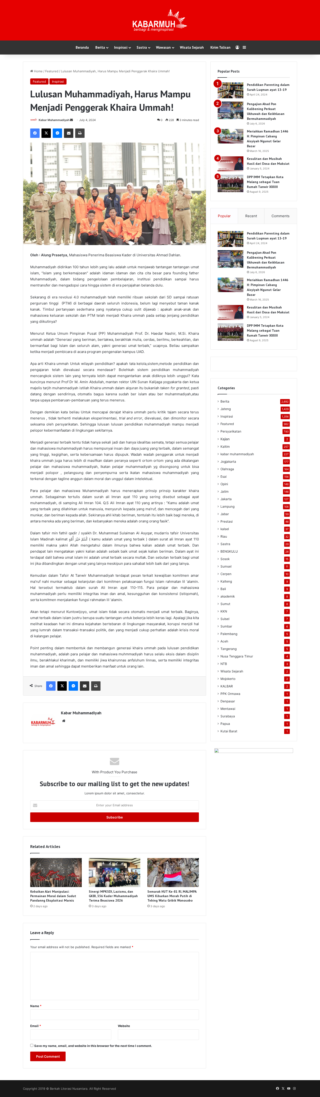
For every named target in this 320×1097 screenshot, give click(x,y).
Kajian (225, 439)
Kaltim (225, 446)
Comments (281, 216)
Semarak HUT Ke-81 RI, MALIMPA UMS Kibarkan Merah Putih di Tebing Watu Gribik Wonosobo (171, 896)
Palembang (228, 634)
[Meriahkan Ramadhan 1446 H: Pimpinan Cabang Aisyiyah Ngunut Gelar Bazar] (230, 136)
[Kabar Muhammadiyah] (160, 20)
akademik (227, 596)
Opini (224, 484)
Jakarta (226, 499)
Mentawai (227, 709)
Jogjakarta (228, 461)
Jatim (224, 491)
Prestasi (226, 521)
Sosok (225, 559)
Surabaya (227, 716)
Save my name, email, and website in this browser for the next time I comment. (93, 1046)
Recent (251, 216)
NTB (223, 664)
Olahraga (227, 469)
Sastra (142, 47)
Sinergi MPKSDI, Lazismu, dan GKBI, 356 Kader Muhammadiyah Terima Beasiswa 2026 (113, 896)
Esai (223, 476)
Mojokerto (227, 679)
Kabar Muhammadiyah (54, 120)
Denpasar (227, 701)
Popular (224, 216)
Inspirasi (120, 47)
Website (124, 1026)
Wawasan (163, 47)
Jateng (225, 409)
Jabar (224, 514)
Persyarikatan (230, 431)
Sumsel (225, 566)
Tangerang (228, 649)
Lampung (227, 506)
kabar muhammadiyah (237, 454)
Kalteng (226, 581)
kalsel (224, 529)
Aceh (224, 641)
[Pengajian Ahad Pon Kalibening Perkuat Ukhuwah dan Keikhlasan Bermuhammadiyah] (230, 110)
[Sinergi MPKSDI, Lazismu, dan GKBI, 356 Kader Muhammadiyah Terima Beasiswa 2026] (114, 872)
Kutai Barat (228, 731)
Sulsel (224, 619)
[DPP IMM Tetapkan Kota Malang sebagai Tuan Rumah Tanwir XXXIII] (230, 183)
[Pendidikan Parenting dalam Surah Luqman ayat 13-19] (230, 90)
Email (35, 1026)
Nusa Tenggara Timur (236, 656)
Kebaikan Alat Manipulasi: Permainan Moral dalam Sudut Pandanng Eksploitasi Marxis (53, 896)
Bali (223, 589)
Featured (51, 71)
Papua (225, 724)
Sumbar (226, 626)
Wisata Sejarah (192, 47)
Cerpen (225, 574)
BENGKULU (229, 551)
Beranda (82, 47)
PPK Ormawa (230, 694)
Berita (100, 47)
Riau (223, 536)
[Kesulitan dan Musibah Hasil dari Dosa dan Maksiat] (230, 163)
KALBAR (226, 686)
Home (38, 71)
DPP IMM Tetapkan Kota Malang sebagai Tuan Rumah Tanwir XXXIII (265, 182)
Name (35, 1006)
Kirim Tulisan (220, 47)
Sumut (225, 604)
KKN (223, 611)
